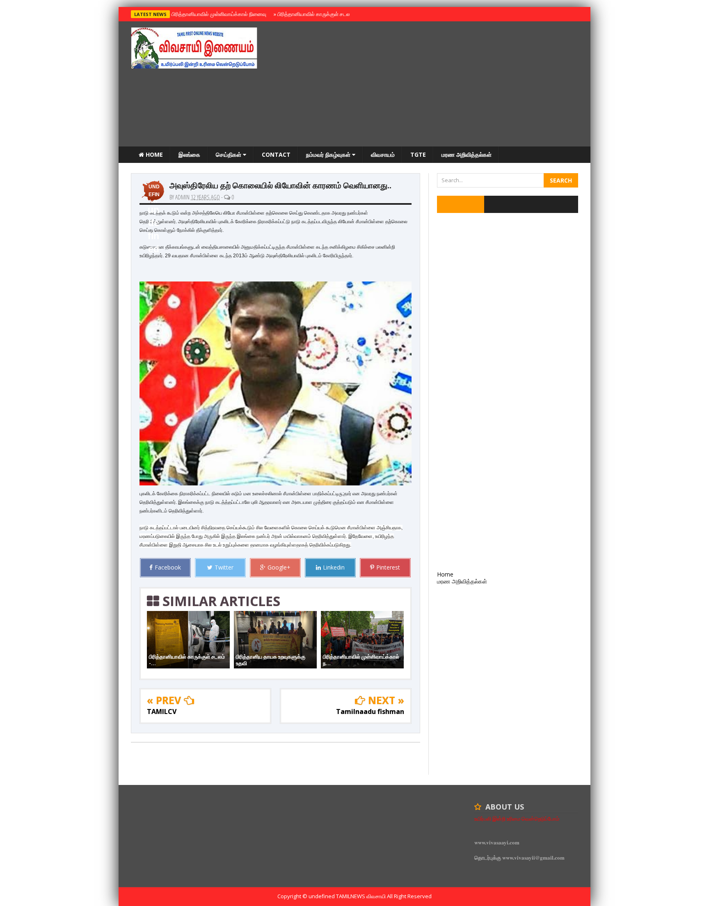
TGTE (418, 154)
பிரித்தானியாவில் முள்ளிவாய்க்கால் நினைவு (218, 14)
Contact (276, 154)
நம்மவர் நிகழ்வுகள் (329, 154)
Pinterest (388, 567)
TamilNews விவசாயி (361, 896)
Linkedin (334, 567)
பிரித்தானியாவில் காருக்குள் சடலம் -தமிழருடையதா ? (333, 14)
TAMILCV (161, 711)
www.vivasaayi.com (496, 842)
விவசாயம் (383, 154)
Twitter (224, 567)
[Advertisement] (428, 84)
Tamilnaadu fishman (370, 711)
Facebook (168, 567)
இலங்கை (189, 154)
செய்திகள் (229, 154)
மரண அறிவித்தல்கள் (466, 154)
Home (153, 154)
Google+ (279, 567)
